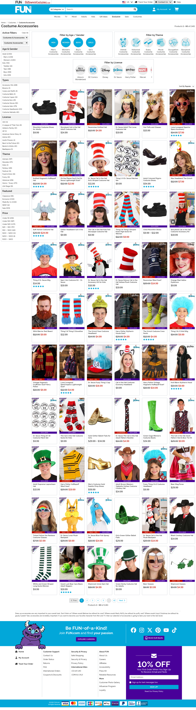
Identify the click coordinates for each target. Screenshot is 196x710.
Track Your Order (145, 2)
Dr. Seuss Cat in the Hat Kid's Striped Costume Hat (98, 179)
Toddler (6, 66)
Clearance (6, 196)
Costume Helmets (9, 112)
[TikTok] (174, 630)
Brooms (5, 88)
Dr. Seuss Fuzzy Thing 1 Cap (99, 383)
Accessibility (104, 667)
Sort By (185, 86)
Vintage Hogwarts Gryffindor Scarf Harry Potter (41, 385)
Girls (5, 75)
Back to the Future (9, 143)
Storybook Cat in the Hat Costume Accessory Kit (181, 231)
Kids (4, 63)
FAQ (45, 667)
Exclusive (5, 199)
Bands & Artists (8, 146)
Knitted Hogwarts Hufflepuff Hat (44, 179)
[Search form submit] (134, 9)
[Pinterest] (158, 630)
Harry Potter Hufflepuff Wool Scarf (70, 485)
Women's (7, 60)
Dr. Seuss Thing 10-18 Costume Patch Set (41, 437)
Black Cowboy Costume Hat (182, 535)
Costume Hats (7, 106)
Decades (5, 162)
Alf (3, 131)
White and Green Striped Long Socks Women (43, 585)
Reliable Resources (107, 675)
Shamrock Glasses (178, 584)
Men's (6, 57)
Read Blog (155, 638)
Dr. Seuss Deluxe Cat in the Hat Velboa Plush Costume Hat (126, 282)
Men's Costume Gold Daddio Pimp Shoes (96, 485)
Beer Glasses (148, 584)
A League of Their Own (10, 125)
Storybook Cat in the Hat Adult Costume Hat (70, 128)
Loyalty (102, 690)
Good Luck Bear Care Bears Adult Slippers (72, 585)
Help (179, 2)
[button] (161, 9)
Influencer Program (107, 686)
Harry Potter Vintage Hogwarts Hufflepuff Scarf (153, 384)
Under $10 (6, 221)
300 (4, 122)
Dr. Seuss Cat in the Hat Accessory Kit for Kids (97, 281)
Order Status (48, 659)
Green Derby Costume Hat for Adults (126, 585)
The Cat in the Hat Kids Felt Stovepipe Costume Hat (99, 231)
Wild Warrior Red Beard (43, 331)
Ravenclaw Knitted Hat (97, 127)
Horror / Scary (7, 183)
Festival (5, 171)
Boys (5, 72)
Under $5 (5, 218)
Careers (102, 659)
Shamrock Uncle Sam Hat (98, 584)
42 (114, 600)
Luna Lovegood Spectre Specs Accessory (180, 128)
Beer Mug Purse (177, 484)
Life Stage (6, 186)
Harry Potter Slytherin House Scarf (125, 332)
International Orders (51, 671)
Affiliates (103, 663)
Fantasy (5, 168)
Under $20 (6, 224)
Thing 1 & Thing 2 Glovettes (72, 331)
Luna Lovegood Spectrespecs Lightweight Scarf (71, 385)
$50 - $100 (7, 230)
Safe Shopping (77, 655)
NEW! (4, 205)
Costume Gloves (8, 103)
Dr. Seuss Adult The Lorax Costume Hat (126, 128)
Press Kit (103, 671)
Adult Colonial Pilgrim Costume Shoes (152, 179)
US (128, 2)
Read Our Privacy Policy (154, 691)
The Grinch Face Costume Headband (98, 332)
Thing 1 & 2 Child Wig (179, 331)
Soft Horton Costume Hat (43, 230)
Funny (4, 177)
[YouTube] (166, 630)
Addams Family (8, 128)
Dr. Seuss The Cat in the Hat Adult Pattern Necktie (127, 437)
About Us (103, 655)
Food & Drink (7, 174)
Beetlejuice (6, 149)
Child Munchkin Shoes (152, 230)
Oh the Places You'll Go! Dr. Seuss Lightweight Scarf (71, 179)
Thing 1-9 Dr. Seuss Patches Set (127, 179)
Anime (4, 137)
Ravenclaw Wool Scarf (152, 280)
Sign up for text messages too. (145, 682)
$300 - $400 (7, 239)
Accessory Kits (7, 85)
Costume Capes (8, 97)
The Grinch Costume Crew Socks (154, 332)
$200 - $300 (7, 236)
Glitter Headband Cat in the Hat (72, 231)
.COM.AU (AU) (77, 675)
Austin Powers (7, 140)
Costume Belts (7, 94)
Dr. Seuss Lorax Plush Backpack (69, 536)
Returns (46, 663)
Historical (5, 180)
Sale (4, 208)
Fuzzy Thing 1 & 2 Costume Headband (154, 485)
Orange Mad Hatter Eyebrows (178, 281)
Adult (4, 54)
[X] (150, 630)
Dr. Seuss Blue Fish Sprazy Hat (98, 536)
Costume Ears (7, 100)
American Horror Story (10, 134)
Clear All (25, 33)
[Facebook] (133, 630)
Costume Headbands (10, 109)
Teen (5, 69)
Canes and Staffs (8, 91)
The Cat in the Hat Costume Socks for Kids (72, 437)
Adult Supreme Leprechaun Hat (44, 485)
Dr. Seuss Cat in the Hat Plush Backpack (152, 536)
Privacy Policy (77, 663)
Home (21, 652)
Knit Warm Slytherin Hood (181, 383)
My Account (24, 658)
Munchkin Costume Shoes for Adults (43, 128)
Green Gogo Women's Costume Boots (152, 437)
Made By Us (6, 202)
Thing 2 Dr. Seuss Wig (41, 280)
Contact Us (163, 2)
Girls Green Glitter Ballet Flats (126, 536)
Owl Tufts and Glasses (152, 127)
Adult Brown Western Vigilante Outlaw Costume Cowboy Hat (126, 486)
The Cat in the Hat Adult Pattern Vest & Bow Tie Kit (181, 437)
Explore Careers (86, 639)
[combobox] (99, 9)
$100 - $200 (7, 233)
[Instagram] (141, 630)
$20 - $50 (6, 227)
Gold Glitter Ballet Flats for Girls (99, 437)
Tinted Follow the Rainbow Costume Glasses (44, 536)
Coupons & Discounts (52, 675)
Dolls (4, 165)
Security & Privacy (79, 659)
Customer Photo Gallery (109, 682)
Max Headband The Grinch (181, 178)
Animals (5, 159)
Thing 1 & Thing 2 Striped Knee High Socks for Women (126, 232)
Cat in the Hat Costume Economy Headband (125, 384)
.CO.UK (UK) (76, 671)
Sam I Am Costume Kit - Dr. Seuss (72, 281)
